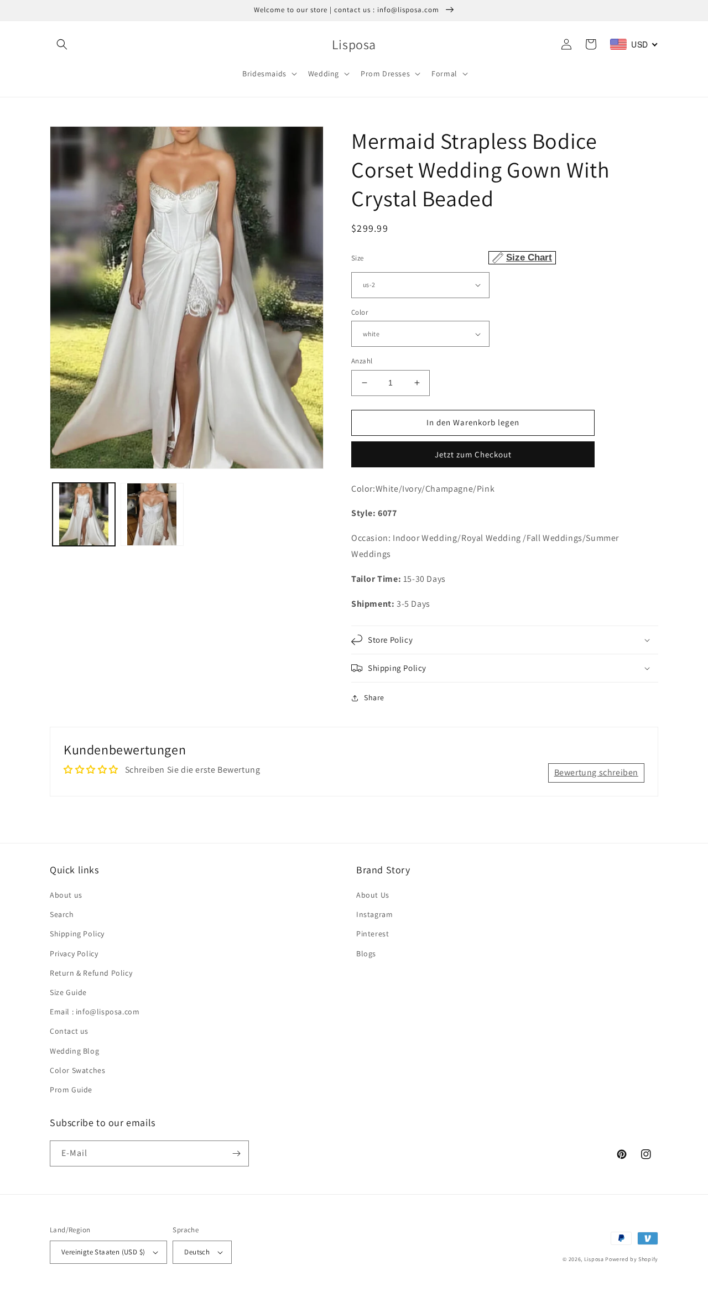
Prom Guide (71, 1090)
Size (451, 257)
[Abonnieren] (236, 1153)
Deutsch (197, 1252)
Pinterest (372, 934)
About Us (372, 895)
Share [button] (374, 697)
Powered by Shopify (631, 1259)
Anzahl (361, 361)
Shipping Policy (77, 934)
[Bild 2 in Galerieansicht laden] (152, 514)
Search (62, 914)
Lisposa (594, 1259)
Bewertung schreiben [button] (596, 772)
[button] (62, 44)
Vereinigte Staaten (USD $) (103, 1252)
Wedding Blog (74, 1051)
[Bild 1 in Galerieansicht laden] (84, 514)
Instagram (374, 914)
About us (66, 895)
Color (359, 312)
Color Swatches (77, 1070)
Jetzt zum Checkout (473, 454)
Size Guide (68, 992)
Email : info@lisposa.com (94, 1012)
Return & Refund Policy (91, 973)
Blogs (366, 954)
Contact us (69, 1031)
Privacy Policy (74, 954)
